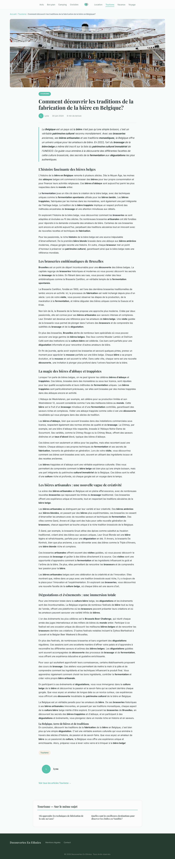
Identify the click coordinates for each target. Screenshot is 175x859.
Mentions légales (52, 842)
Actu (42, 4)
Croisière (74, 4)
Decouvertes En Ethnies (25, 842)
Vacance (121, 4)
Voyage (132, 4)
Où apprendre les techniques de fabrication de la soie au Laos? (61, 817)
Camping (62, 4)
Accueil (13, 14)
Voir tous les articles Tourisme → (55, 783)
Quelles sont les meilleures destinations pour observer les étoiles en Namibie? (113, 817)
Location (98, 4)
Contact (67, 842)
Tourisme (110, 4)
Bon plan (51, 4)
